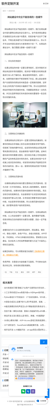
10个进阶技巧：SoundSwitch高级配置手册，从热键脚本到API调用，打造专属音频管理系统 (25, 326)
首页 (4, 11)
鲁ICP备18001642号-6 (25, 405)
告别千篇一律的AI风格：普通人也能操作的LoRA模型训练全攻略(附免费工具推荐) (25, 312)
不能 (10, 272)
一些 (5, 272)
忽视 (28, 272)
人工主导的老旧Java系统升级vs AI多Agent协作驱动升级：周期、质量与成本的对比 (25, 293)
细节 (33, 272)
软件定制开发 (10, 3)
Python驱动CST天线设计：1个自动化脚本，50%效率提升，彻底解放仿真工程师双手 (25, 298)
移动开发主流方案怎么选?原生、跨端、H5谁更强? (24, 316)
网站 (39, 272)
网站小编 (13, 23)
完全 (16, 272)
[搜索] (43, 341)
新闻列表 (11, 11)
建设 (22, 272)
